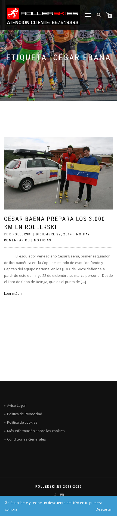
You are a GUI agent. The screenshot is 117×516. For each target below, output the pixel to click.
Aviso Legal (16, 405)
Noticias (42, 240)
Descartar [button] (104, 509)
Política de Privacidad (24, 413)
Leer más (11, 293)
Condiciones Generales (26, 439)
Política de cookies (22, 422)
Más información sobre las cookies (36, 430)
